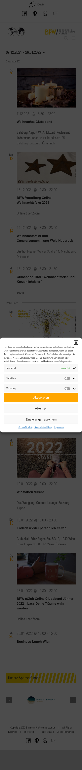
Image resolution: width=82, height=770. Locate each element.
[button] (76, 343)
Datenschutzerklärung (43, 427)
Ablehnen (41, 408)
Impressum (59, 427)
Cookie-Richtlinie (25, 427)
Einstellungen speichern (41, 419)
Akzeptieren (41, 397)
